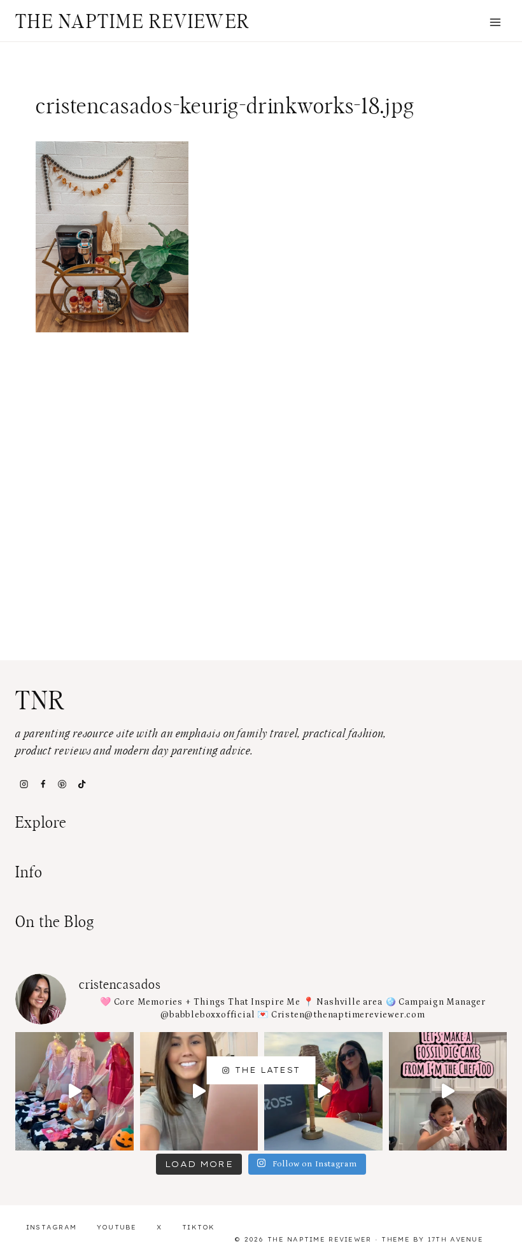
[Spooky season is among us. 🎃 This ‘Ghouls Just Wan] (74, 1091)
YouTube (117, 1227)
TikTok (198, 1227)
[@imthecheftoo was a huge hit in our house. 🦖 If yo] (448, 1091)
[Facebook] (42, 784)
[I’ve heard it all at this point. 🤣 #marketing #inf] (199, 1091)
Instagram (51, 1227)
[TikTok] (81, 784)
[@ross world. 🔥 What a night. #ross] (323, 1091)
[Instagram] (23, 784)
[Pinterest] (62, 784)
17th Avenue (455, 1239)
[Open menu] (495, 22)
